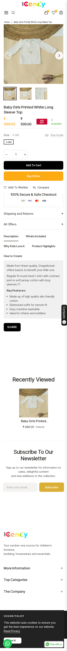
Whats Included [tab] (36, 236)
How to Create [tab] (13, 256)
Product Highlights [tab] (43, 246)
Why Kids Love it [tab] (14, 246)
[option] (33, 54)
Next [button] (59, 55)
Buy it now (33, 176)
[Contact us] (7, 643)
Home (6, 22)
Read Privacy (12, 631)
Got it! (12, 640)
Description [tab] (11, 236)
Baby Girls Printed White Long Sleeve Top (33, 421)
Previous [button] (8, 55)
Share (12, 327)
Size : (11, 135)
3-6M (9, 142)
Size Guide (56, 135)
